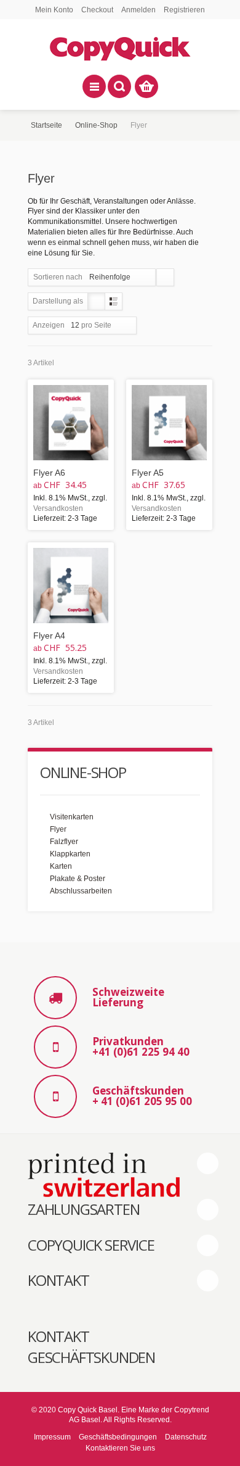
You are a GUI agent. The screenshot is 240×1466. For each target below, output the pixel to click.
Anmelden (138, 10)
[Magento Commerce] (120, 47)
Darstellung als (58, 301)
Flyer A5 (148, 473)
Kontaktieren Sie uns (120, 1448)
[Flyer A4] (70, 585)
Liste (113, 301)
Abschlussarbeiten (81, 891)
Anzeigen (49, 325)
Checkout (97, 10)
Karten (61, 866)
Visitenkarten (72, 817)
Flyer (58, 829)
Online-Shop (96, 125)
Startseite (46, 125)
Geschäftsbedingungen (118, 1437)
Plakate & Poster (77, 878)
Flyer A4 (49, 635)
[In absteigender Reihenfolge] (165, 277)
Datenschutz (186, 1437)
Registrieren (184, 10)
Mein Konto (54, 10)
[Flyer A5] (169, 422)
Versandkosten (58, 508)
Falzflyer (64, 841)
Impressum (52, 1437)
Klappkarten (70, 854)
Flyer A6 (49, 473)
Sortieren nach (57, 277)
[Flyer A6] (70, 422)
